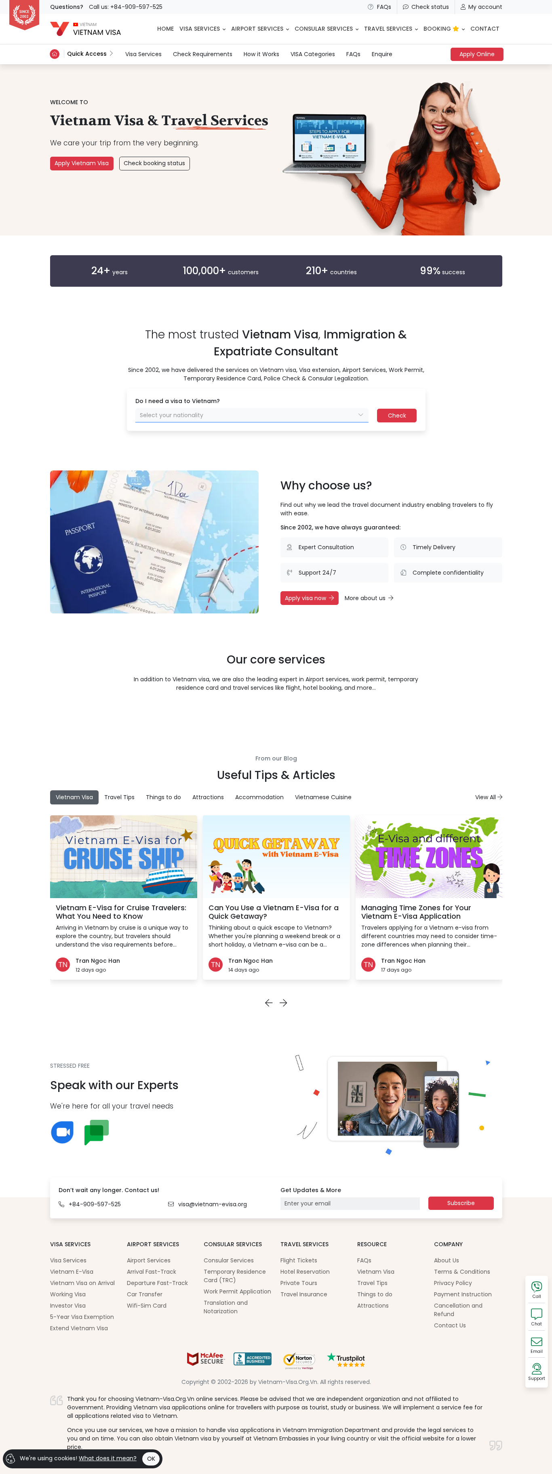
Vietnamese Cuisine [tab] (323, 797)
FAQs (384, 7)
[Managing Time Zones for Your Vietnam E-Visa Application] (429, 856)
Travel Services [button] (388, 29)
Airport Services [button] (257, 29)
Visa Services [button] (199, 29)
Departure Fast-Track (157, 1283)
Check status (430, 7)
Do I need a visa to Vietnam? (177, 401)
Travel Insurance (303, 1294)
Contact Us (450, 1325)
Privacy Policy (453, 1283)
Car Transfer (144, 1294)
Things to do (374, 1294)
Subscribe (461, 1203)
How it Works (261, 54)
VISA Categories (313, 54)
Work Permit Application (237, 1291)
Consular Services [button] (324, 29)
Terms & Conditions (462, 1272)
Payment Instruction (463, 1294)
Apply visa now (305, 598)
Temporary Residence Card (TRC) (235, 1276)
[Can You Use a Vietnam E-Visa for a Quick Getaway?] (276, 856)
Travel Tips (372, 1283)
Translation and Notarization (226, 1307)
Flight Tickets (298, 1260)
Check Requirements (202, 54)
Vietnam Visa (375, 1272)
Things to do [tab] (163, 797)
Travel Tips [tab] (119, 797)
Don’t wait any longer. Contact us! (109, 1190)
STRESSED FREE (70, 1066)
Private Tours (298, 1283)
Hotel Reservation (305, 1272)
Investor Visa (68, 1306)
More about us (365, 598)
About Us (446, 1260)
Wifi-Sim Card (146, 1306)
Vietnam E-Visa (71, 1272)
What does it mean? (108, 1458)
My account (485, 7)
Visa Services (143, 54)
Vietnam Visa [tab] (74, 797)
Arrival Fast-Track (151, 1272)
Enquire (382, 54)
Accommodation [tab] (259, 797)
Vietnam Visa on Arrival (82, 1283)
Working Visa (68, 1294)
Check (397, 416)
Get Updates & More (310, 1190)
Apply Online (477, 54)
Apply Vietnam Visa (82, 163)
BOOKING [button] (438, 29)
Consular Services (229, 1260)
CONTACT (484, 29)
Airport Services (149, 1260)
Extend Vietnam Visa (79, 1328)
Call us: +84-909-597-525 (125, 7)
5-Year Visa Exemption (82, 1317)
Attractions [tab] (208, 797)
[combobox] (252, 415)
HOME (165, 29)
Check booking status (154, 163)
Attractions (373, 1306)
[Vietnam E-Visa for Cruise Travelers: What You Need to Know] (123, 856)
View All (486, 797)
